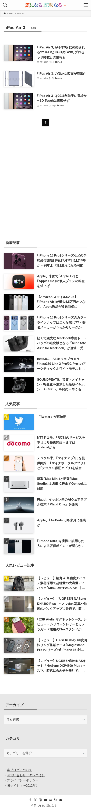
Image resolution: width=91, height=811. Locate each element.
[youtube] (45, 800)
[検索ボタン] (5, 5)
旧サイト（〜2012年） (23, 785)
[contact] (61, 800)
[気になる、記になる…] (45, 5)
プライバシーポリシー (23, 780)
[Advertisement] (45, 186)
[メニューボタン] (86, 5)
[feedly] (50, 800)
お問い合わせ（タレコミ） (26, 775)
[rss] (56, 800)
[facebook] (30, 800)
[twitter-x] (35, 800)
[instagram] (40, 800)
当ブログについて (19, 770)
